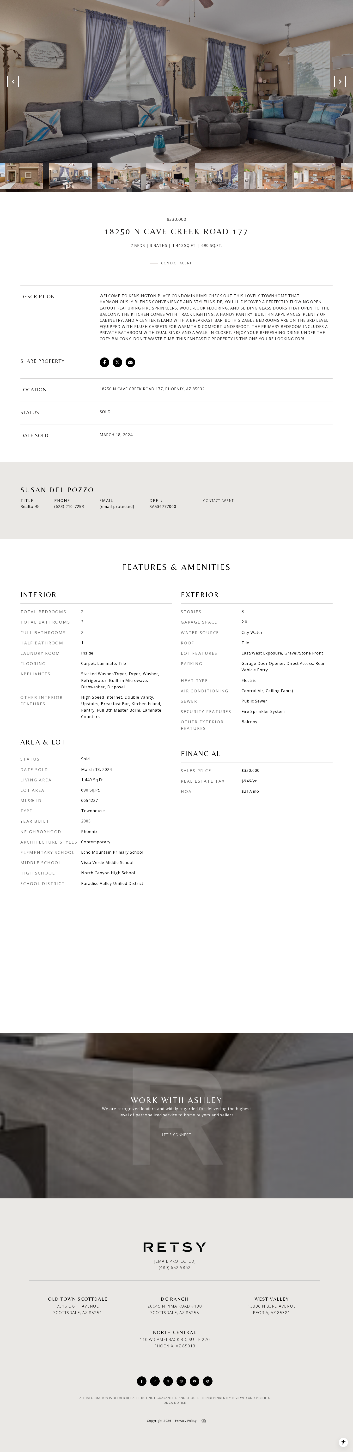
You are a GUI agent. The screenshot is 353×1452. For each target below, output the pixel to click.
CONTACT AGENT (218, 501)
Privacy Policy (186, 1421)
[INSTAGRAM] (181, 1381)
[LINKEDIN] (155, 1381)
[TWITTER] (168, 1381)
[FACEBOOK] (141, 1381)
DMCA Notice (175, 1403)
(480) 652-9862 (175, 1267)
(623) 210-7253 (69, 506)
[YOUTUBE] (194, 1381)
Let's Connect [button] (176, 1135)
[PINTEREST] (208, 1381)
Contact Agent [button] (176, 263)
